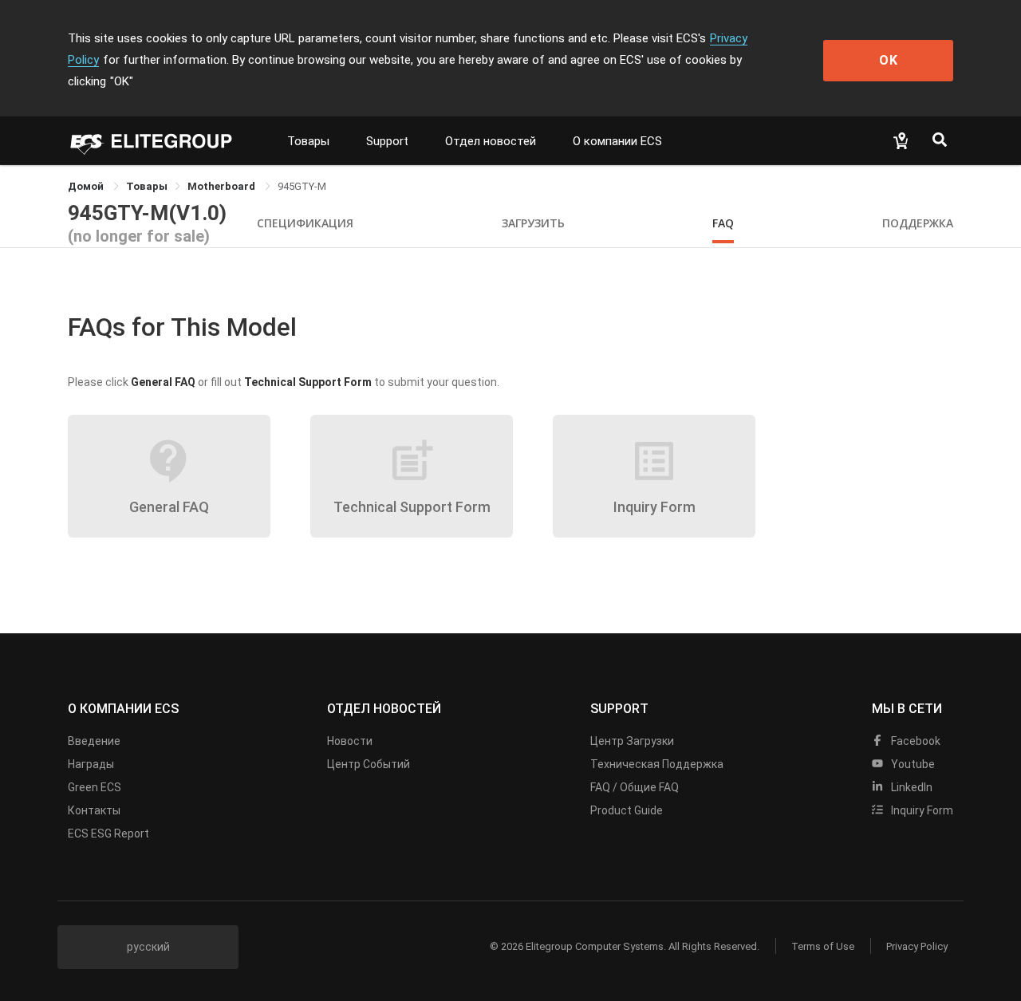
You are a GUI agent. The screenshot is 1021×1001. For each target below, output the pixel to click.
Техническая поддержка (656, 764)
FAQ (723, 223)
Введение (94, 741)
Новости (350, 741)
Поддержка (917, 223)
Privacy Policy (917, 946)
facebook (914, 741)
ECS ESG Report (108, 833)
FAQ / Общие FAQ (634, 787)
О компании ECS (617, 141)
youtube (912, 764)
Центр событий (368, 764)
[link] (147, 186)
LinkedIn (910, 787)
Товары (308, 141)
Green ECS (94, 787)
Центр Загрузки (632, 741)
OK (888, 60)
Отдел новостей (490, 141)
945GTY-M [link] (302, 186)
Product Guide (626, 810)
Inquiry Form (921, 810)
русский (148, 946)
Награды (91, 764)
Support (387, 141)
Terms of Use (822, 946)
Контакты (94, 810)
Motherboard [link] (222, 186)
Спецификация (305, 223)
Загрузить (533, 223)
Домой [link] (87, 186)
